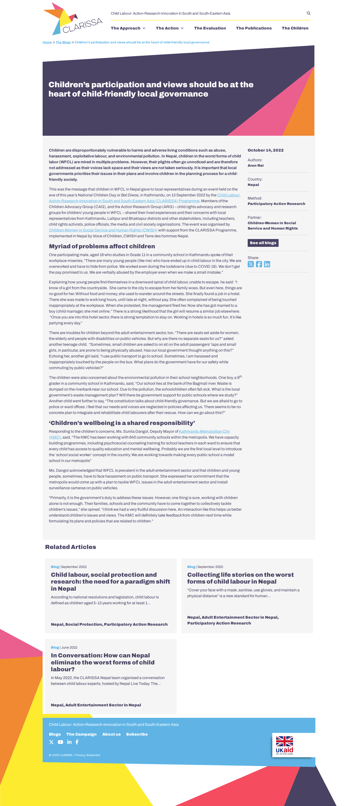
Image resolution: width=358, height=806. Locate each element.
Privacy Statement (87, 755)
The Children (295, 28)
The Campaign (81, 734)
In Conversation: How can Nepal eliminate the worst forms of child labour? (103, 662)
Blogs (55, 734)
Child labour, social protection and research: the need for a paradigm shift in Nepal (110, 582)
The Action (167, 28)
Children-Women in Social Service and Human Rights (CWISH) (103, 230)
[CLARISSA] (74, 19)
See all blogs (263, 243)
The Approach (126, 28)
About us (111, 734)
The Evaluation (210, 28)
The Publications (254, 28)
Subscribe (137, 734)
